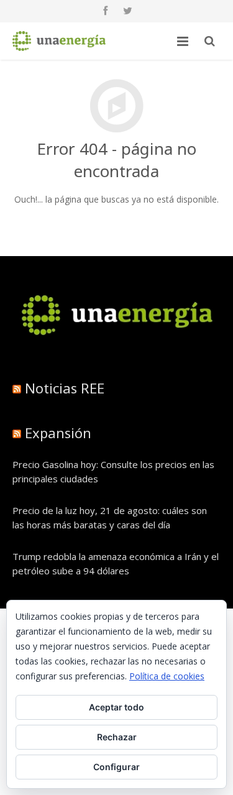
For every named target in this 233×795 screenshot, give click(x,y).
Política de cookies (166, 676)
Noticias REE (64, 388)
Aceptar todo (116, 707)
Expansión (58, 432)
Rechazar (117, 737)
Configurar (116, 766)
